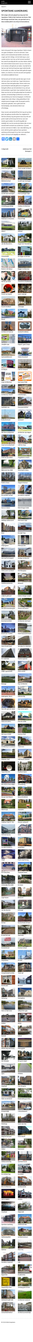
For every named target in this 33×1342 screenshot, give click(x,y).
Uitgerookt (5, 149)
